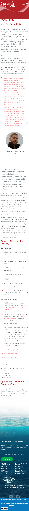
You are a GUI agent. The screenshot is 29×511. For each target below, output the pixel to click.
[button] (27, 122)
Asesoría (4, 468)
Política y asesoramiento (6, 471)
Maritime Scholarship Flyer (9, 354)
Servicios (4, 466)
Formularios (19, 473)
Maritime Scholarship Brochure (10, 350)
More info (11, 505)
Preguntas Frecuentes (19, 471)
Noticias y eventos (21, 466)
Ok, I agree (4, 508)
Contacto (4, 473)
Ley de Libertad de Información (21, 463)
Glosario (18, 468)
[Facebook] (11, 498)
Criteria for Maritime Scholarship (11, 357)
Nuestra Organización (6, 463)
